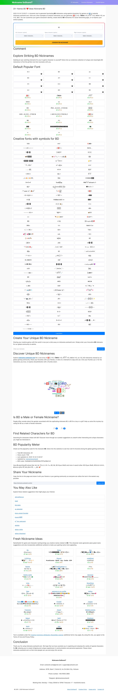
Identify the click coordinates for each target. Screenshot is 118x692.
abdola (17, 525)
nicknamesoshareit (32, 459)
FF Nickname (74, 2)
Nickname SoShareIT (22, 2)
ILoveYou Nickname (87, 2)
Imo (90, 550)
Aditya (90, 591)
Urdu (27, 583)
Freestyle (28, 610)
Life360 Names (100, 2)
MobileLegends (90, 610)
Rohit (27, 626)
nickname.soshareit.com (26, 358)
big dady (18, 505)
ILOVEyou (28, 558)
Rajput (28, 618)
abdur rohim (19, 529)
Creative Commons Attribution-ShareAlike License (47, 635)
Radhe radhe (28, 575)
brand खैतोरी (18, 517)
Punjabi (59, 602)
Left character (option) (21, 32)
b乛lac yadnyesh (20, 521)
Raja (27, 591)
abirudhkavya (19, 497)
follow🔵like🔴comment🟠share (27, 602)
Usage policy (92, 689)
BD (90, 13)
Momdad (90, 575)
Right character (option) (80, 32)
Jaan (59, 575)
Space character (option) (51, 32)
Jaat (59, 626)
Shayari (59, 558)
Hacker (90, 602)
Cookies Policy (83, 689)
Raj (59, 583)
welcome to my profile (59, 591)
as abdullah (18, 509)
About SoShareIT (72, 689)
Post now (101, 349)
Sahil (59, 618)
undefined (90, 558)
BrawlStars (90, 583)
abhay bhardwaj (20, 533)
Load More (59, 333)
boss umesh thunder (21, 513)
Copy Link (101, 483)
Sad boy (90, 626)
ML (28, 550)
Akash (59, 610)
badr (16, 501)
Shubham (90, 618)
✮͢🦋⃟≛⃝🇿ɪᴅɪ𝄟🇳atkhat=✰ (59, 566)
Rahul (59, 550)
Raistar (27, 566)
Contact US (101, 689)
